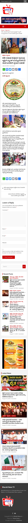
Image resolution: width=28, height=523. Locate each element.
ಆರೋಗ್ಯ (11, 276)
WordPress (19, 520)
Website (4, 242)
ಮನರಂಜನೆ (12, 315)
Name (4, 229)
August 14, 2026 (14, 323)
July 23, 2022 (5, 66)
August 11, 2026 (14, 334)
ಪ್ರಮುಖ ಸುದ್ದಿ (12, 278)
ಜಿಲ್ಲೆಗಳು (4, 55)
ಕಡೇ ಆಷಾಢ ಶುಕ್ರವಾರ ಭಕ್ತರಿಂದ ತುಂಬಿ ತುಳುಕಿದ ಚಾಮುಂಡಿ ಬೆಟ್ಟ (14, 188)
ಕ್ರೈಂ (14, 276)
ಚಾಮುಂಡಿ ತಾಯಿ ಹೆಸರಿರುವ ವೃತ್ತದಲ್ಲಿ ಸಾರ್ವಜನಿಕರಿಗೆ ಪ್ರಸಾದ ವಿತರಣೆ (16, 194)
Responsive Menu (25, 1)
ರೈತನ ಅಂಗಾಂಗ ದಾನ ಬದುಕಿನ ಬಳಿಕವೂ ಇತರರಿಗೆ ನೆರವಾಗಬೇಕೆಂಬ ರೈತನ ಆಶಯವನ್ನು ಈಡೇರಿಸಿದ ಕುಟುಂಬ (17, 283)
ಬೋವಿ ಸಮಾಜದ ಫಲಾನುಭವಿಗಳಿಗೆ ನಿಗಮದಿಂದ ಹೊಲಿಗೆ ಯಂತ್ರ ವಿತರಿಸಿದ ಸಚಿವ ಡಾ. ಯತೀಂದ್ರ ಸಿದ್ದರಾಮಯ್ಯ (17, 307)
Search (24, 266)
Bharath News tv (18, 516)
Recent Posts (8, 274)
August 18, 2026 (14, 288)
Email (4, 236)
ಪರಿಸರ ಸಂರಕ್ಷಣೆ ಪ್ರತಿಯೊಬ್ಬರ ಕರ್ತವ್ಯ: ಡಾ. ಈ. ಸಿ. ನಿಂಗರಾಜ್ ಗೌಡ (17, 330)
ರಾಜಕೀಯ (19, 290)
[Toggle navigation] (3, 26)
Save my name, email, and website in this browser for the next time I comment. (12, 252)
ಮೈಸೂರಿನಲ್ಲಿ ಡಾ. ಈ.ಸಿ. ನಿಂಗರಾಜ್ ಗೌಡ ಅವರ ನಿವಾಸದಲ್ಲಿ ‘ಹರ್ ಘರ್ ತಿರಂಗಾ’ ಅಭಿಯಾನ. (17, 319)
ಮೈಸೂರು (8, 55)
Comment (5, 210)
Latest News (6, 373)
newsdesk (12, 66)
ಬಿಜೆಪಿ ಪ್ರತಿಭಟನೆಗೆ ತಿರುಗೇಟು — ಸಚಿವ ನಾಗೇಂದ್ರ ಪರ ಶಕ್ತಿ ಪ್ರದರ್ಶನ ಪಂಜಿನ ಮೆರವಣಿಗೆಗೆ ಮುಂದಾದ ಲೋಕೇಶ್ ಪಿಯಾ (18, 295)
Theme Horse (16, 518)
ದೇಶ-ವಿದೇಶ (21, 276)
